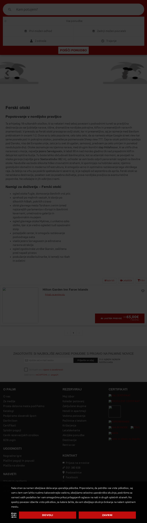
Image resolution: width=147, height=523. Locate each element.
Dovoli (47, 515)
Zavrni (107, 515)
